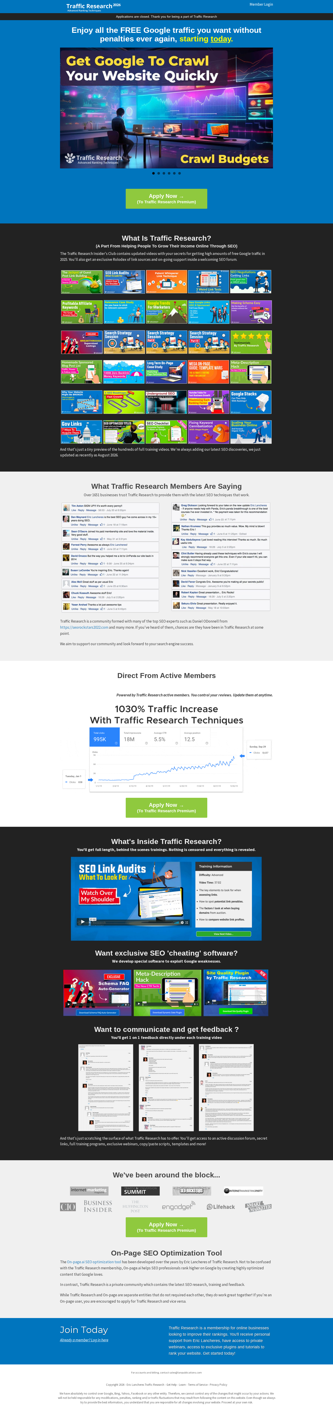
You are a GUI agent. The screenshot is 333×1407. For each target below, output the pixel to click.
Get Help (171, 1385)
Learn (182, 1385)
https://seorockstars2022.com (84, 627)
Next (265, 108)
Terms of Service (198, 1385)
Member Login (261, 4)
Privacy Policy (218, 1385)
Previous (67, 108)
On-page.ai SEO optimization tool (94, 1261)
